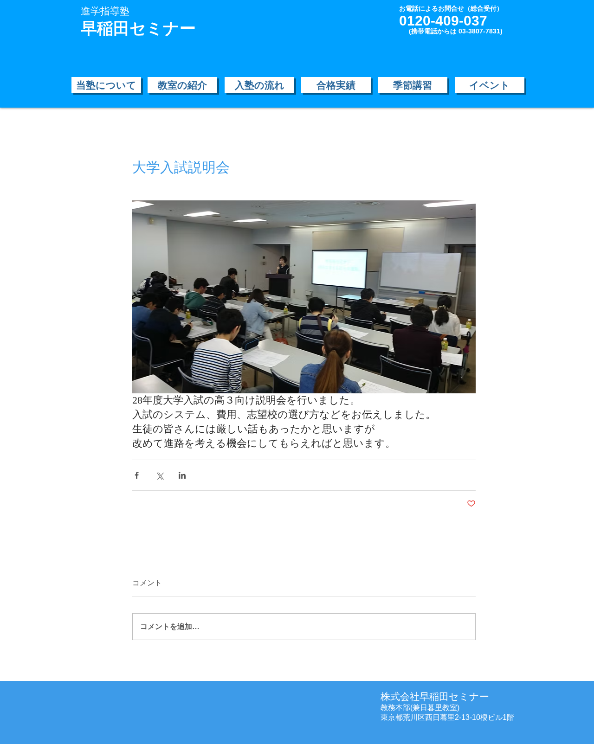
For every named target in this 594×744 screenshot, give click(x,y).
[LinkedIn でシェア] (182, 475)
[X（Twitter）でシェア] (159, 475)
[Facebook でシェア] (136, 475)
